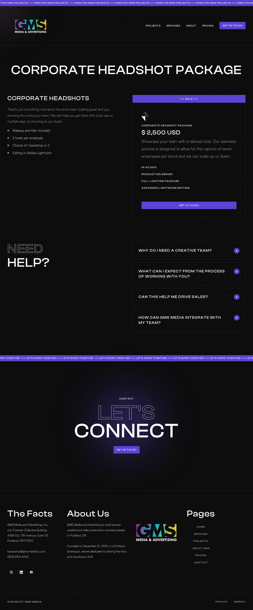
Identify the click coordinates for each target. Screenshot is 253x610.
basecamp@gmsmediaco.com (26, 551)
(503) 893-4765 (18, 557)
